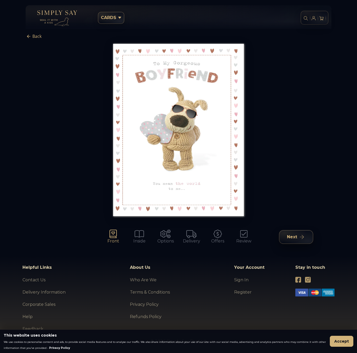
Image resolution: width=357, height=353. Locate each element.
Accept (341, 341)
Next (292, 236)
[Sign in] (314, 18)
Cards (108, 17)
